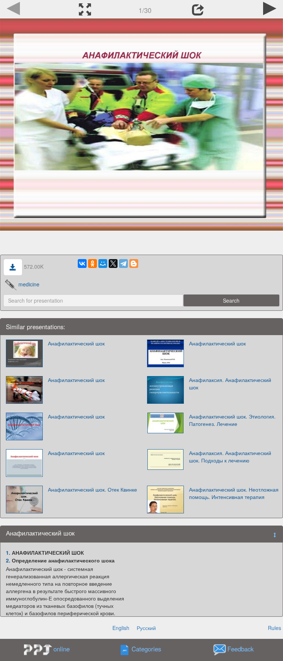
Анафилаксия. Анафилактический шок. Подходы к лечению (230, 456)
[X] (113, 263)
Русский (146, 627)
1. (8, 552)
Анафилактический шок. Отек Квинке (92, 489)
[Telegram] (123, 263)
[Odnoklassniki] (92, 263)
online (61, 648)
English (120, 627)
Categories (146, 649)
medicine (28, 284)
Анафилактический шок (76, 343)
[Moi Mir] (102, 263)
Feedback (240, 649)
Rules (274, 627)
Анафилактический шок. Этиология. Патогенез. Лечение (232, 420)
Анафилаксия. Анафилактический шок (230, 383)
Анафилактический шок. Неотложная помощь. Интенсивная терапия (234, 493)
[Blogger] (133, 263)
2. (8, 560)
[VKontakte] (82, 263)
